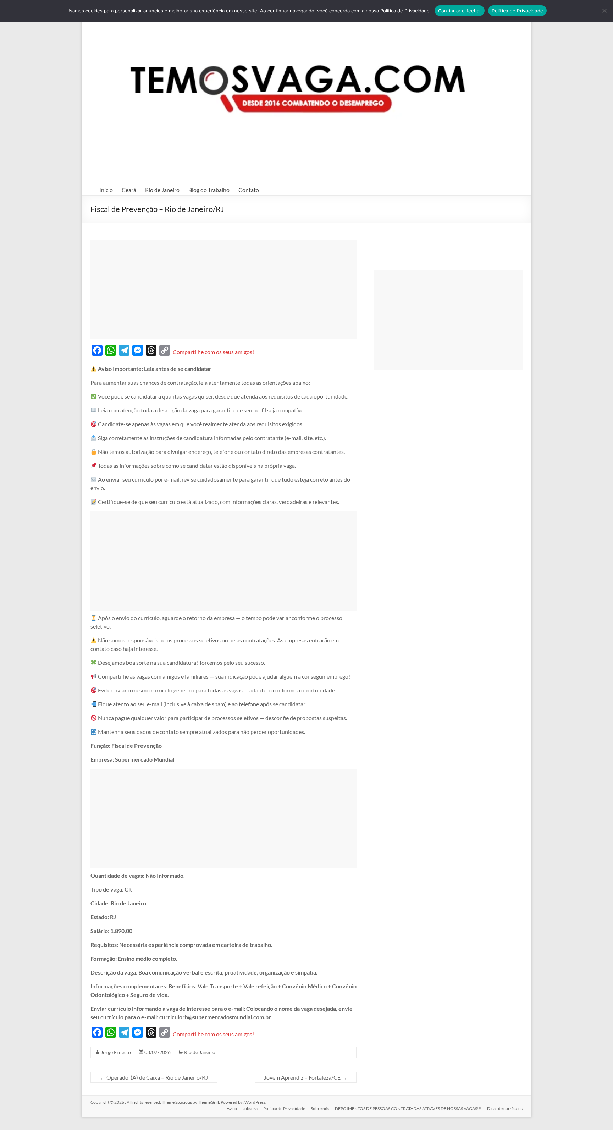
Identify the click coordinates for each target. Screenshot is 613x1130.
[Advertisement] (223, 289)
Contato (248, 189)
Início (106, 189)
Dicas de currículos (505, 1108)
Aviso (232, 1108)
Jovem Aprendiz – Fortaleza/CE (305, 1077)
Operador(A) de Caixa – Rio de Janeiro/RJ (154, 1077)
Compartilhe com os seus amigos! (213, 352)
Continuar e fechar (459, 10)
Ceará (129, 189)
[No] (604, 10)
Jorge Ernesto (116, 1052)
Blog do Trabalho (209, 189)
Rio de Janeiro (162, 189)
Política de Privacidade (284, 1108)
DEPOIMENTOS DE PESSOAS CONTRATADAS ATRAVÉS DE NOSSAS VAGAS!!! (408, 1108)
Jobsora (250, 1108)
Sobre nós (320, 1108)
